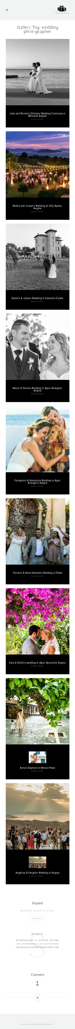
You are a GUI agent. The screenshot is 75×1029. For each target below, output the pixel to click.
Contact (37, 918)
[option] (37, 939)
